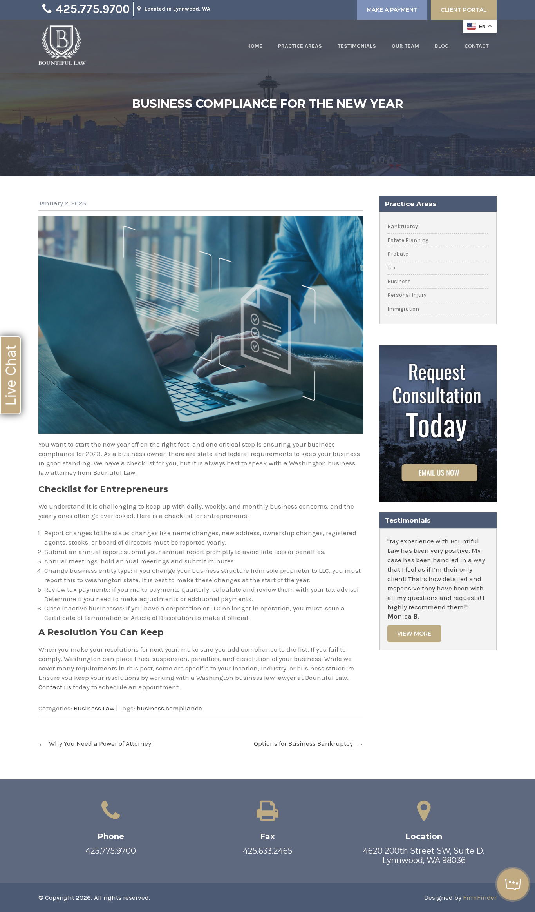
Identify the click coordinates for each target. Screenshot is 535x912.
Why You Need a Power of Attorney (94, 743)
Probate (397, 254)
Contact (477, 46)
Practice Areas (300, 46)
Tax (391, 267)
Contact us (54, 687)
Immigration (403, 308)
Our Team (405, 46)
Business (399, 281)
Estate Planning (407, 240)
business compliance (169, 708)
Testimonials (357, 46)
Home (254, 46)
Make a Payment (392, 9)
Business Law (94, 708)
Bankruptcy (402, 226)
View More (414, 633)
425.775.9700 (93, 9)
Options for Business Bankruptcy (308, 743)
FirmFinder (480, 897)
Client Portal (464, 9)
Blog (442, 46)
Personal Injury (407, 295)
